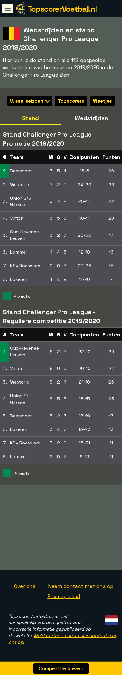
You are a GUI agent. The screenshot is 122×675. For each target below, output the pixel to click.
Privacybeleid (63, 596)
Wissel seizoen (27, 101)
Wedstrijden (91, 118)
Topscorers (71, 101)
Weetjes (102, 101)
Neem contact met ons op (80, 586)
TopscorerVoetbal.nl (62, 9)
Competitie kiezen (61, 668)
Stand (30, 118)
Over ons (24, 586)
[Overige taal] (110, 618)
